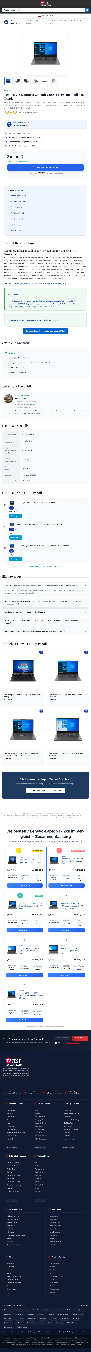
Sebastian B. (21, 398)
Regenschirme (11, 1289)
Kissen (37, 1191)
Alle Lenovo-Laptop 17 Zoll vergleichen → (45, 566)
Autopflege (53, 1219)
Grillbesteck (19, 1323)
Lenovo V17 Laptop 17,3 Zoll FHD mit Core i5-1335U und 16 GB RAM (31, 995)
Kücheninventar (12, 1222)
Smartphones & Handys (14, 1185)
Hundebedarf (68, 1110)
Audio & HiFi (11, 1178)
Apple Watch (8, 1318)
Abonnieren (80, 1038)
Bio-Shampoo (43, 1318)
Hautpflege (67, 1116)
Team (60, 1332)
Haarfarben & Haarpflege (72, 1120)
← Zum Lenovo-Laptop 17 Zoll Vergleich (45, 790)
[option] (8, 81)
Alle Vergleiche (82, 1305)
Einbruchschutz (12, 1136)
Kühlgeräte (10, 1232)
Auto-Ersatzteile (55, 1232)
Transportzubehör (55, 1241)
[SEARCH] (87, 10)
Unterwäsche (11, 1270)
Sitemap (52, 1292)
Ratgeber (52, 1279)
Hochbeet (76, 1318)
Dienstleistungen (55, 1270)
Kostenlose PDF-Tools (56, 1276)
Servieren (10, 1241)
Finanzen (52, 1267)
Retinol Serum (37, 1310)
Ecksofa (49, 1323)
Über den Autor (16, 207)
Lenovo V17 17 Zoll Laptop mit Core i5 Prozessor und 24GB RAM (39, 524)
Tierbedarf (67, 1136)
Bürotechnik (39, 1185)
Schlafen (38, 1178)
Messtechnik (11, 1139)
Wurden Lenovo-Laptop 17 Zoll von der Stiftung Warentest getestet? (37, 283)
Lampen (37, 1182)
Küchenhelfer (11, 1225)
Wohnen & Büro (43, 1156)
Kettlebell (50, 1314)
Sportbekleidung (40, 1123)
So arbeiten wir (60, 815)
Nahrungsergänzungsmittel (72, 1113)
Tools (51, 1273)
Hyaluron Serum (24, 1310)
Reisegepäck (39, 1126)
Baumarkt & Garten (16, 1103)
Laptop (18, 266)
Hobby (37, 1110)
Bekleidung (10, 1267)
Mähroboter (50, 1310)
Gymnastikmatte (63, 1314)
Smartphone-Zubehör (13, 1182)
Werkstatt (10, 1113)
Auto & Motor (56, 1209)
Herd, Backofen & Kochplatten (16, 1235)
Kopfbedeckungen (12, 1279)
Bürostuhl (31, 1314)
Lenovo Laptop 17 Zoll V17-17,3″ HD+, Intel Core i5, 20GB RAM (30, 950)
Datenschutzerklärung (73, 1043)
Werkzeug (10, 1120)
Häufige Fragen (16, 225)
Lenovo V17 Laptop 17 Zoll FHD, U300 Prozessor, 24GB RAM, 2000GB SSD (42, 546)
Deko (37, 1166)
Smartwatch (20, 1318)
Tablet (68, 1310)
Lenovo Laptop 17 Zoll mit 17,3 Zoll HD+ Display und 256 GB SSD (72, 950)
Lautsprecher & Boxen (14, 1175)
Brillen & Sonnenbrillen (14, 1276)
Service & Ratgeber (58, 1257)
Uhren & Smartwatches (14, 1283)
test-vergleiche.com (13, 22)
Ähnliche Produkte (17, 231)
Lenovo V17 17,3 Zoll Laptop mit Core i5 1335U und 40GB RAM (72, 861)
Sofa (41, 1323)
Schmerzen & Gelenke (71, 1129)
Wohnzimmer (39, 1169)
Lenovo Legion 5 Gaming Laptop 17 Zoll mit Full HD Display (37, 503)
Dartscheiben (8, 1327)
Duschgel (54, 1318)
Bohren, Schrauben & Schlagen (16, 1132)
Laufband (41, 1314)
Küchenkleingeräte (13, 1216)
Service (78, 1332)
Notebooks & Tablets (13, 1166)
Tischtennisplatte (22, 1327)
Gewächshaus (31, 1323)
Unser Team (53, 1286)
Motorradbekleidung (56, 1229)
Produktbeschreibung (19, 195)
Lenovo (7, 90)
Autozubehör (54, 1216)
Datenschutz (15, 1332)
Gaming (9, 1172)
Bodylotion (31, 1318)
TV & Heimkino (12, 1169)
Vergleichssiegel (55, 1289)
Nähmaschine (71, 1323)
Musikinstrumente (41, 1139)
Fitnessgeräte (39, 1129)
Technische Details (17, 213)
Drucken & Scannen (13, 1191)
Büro (36, 1162)
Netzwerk (10, 1188)
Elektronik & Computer (17, 1156)
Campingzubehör (40, 1120)
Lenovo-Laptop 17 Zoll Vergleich (32, 22)
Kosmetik (67, 1132)
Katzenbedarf (68, 1126)
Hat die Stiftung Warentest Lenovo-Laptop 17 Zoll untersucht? (33, 320)
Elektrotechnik (11, 1129)
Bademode (10, 1286)
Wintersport (39, 1132)
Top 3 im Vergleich (17, 219)
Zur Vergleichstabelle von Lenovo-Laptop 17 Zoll (45, 331)
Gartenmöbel (11, 1116)
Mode (11, 1257)
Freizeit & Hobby (44, 1103)
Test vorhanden (15, 295)
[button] (45, 585)
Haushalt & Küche (15, 1209)
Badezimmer (39, 1172)
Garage (52, 1238)
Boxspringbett (19, 1314)
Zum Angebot (15, 516)
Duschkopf (59, 1323)
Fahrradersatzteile (41, 1136)
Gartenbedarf (11, 1110)
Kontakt (85, 1332)
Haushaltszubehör (12, 1219)
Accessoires (10, 1263)
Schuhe (9, 1273)
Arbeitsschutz (11, 1126)
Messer (9, 1238)
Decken (37, 1188)
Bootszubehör (54, 1235)
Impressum (6, 1332)
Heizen (9, 1123)
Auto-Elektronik (55, 1222)
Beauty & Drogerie (72, 1103)
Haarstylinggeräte (69, 1139)
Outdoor (38, 1113)
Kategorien (47, 16)
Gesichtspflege (68, 1123)
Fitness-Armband (77, 1314)
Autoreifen (53, 1245)
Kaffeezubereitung (13, 1245)
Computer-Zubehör (13, 1162)
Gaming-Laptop (79, 1310)
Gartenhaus (8, 1323)
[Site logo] (46, 3)
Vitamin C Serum (9, 1310)
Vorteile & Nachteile (18, 201)
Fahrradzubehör (40, 1116)
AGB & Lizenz (41, 1332)
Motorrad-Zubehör (55, 1225)
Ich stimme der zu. (70, 1043)
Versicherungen (54, 1263)
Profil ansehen (30, 405)
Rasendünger (65, 1318)
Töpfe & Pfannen (12, 1229)
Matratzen (38, 1175)
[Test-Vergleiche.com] (14, 1062)
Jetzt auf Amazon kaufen (47, 167)
